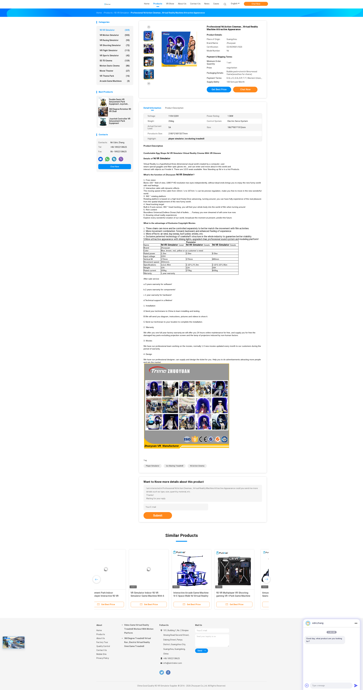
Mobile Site (101, 654)
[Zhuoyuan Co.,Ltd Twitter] (161, 672)
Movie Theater (115, 71)
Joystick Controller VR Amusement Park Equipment (119, 121)
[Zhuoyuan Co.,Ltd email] (100, 159)
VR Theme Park (115, 76)
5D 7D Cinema (115, 60)
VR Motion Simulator (115, 35)
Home (99, 630)
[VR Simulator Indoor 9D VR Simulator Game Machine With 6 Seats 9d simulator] (159, 569)
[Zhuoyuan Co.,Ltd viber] (121, 159)
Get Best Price (219, 89)
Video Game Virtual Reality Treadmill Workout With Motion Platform (138, 629)
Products (100, 634)
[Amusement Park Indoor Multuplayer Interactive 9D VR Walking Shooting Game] (116, 569)
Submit (157, 515)
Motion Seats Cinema (115, 66)
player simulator (152, 466)
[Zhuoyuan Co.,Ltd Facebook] (168, 672)
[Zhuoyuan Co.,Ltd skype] (114, 159)
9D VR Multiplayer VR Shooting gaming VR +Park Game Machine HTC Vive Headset (244, 595)
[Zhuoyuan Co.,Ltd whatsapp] (107, 159)
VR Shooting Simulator (115, 45)
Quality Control (103, 646)
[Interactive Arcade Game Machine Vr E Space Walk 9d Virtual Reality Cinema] (202, 569)
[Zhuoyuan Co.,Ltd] (107, 4)
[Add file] (307, 685)
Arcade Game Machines (115, 81)
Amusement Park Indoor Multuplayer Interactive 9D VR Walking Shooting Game (113, 595)
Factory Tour (102, 642)
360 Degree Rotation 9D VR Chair (120, 110)
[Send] (356, 685)
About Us (100, 638)
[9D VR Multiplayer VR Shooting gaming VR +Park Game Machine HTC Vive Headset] (245, 569)
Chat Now (256, 4)
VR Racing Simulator (115, 40)
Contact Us (101, 650)
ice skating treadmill (174, 466)
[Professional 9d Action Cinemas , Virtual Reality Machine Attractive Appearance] (179, 49)
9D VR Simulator (115, 30)
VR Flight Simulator (115, 50)
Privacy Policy (102, 658)
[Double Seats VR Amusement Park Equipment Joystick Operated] (103, 102)
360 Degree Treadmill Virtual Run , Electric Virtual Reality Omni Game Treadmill (137, 642)
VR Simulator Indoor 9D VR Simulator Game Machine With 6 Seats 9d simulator (158, 595)
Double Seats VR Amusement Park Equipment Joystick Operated (118, 101)
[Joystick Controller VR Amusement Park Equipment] (103, 121)
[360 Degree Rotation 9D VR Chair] (103, 112)
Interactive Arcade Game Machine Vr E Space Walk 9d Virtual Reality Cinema (201, 595)
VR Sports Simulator (115, 55)
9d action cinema (197, 466)
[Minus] (356, 623)
